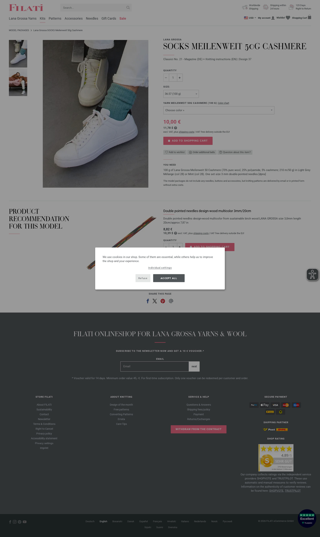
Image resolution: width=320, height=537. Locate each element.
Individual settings (160, 267)
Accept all (169, 278)
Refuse (142, 278)
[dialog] (160, 269)
